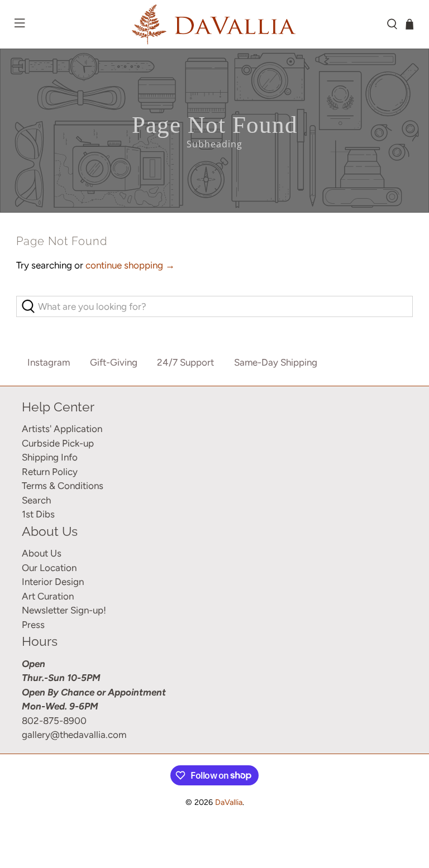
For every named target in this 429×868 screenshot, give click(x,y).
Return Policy (50, 471)
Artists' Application (62, 428)
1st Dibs (38, 514)
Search (36, 500)
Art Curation (48, 596)
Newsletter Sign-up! (64, 610)
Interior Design (53, 581)
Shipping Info (50, 457)
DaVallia (228, 802)
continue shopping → (130, 265)
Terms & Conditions (62, 485)
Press (33, 624)
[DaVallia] (214, 24)
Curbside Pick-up (58, 443)
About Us (41, 553)
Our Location (49, 567)
